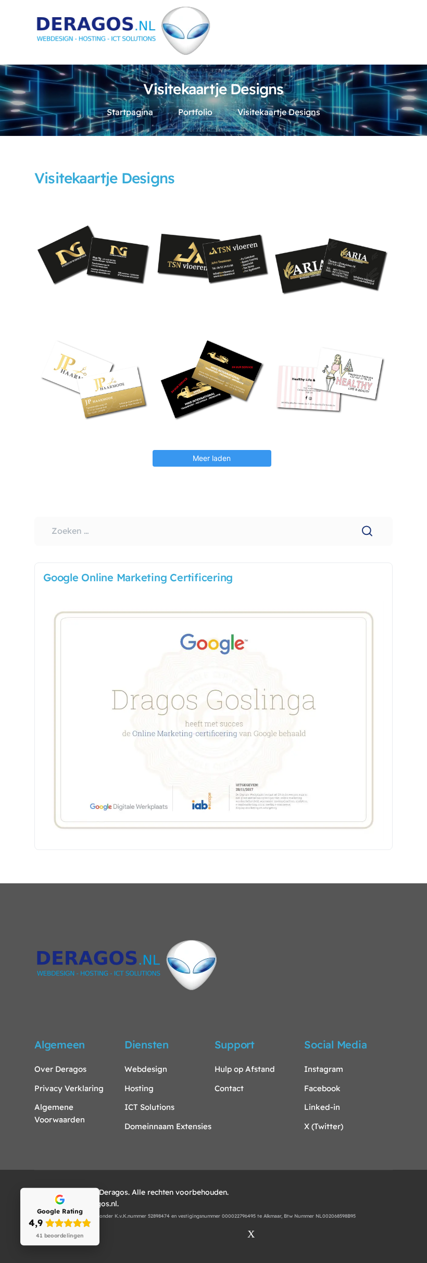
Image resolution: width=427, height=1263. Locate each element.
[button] (388, 30)
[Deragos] (123, 29)
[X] (250, 1233)
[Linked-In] (226, 1233)
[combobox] (213, 531)
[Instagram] (176, 1233)
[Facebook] (201, 1233)
